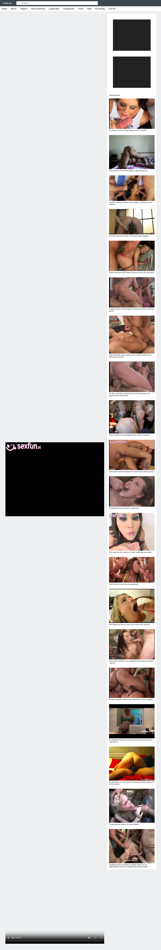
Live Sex (112, 9)
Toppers (24, 9)
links (89, 9)
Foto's (81, 9)
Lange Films (54, 9)
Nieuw (13, 9)
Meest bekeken (38, 9)
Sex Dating (100, 9)
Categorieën (68, 9)
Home (4, 9)
